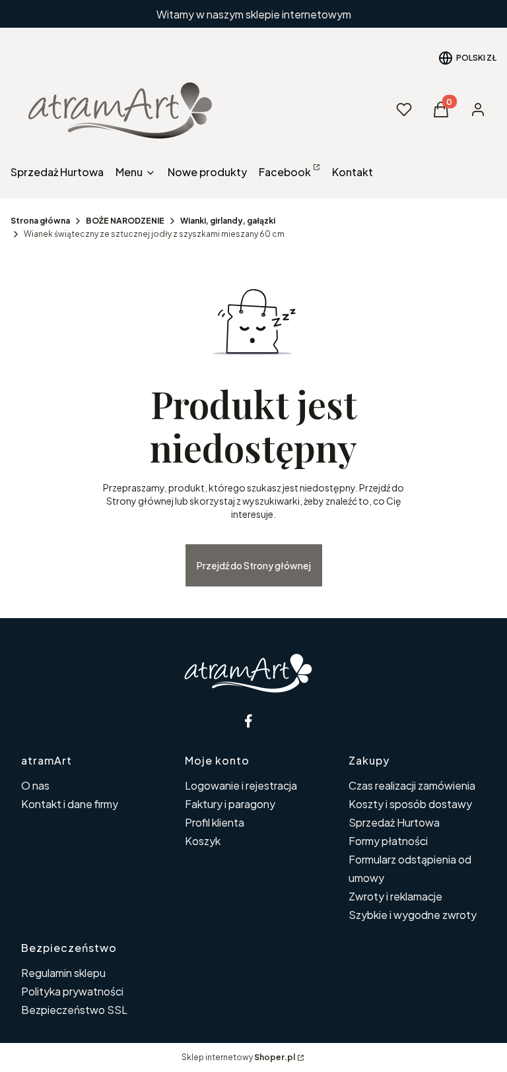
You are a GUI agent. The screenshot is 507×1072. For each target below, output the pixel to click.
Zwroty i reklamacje (395, 896)
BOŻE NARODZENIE (125, 221)
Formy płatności (388, 841)
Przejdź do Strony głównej (254, 565)
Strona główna (40, 221)
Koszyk (202, 841)
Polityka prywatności (72, 991)
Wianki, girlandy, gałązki (227, 221)
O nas (35, 785)
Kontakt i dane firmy (69, 804)
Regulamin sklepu (63, 973)
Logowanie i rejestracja (241, 785)
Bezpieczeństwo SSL (74, 1010)
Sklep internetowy (238, 1057)
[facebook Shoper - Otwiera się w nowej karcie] (248, 720)
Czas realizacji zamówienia (412, 785)
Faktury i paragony (230, 804)
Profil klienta (214, 822)
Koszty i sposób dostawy (410, 804)
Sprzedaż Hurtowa (394, 822)
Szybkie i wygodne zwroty (413, 915)
